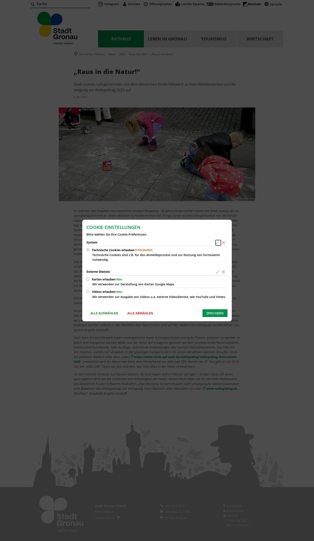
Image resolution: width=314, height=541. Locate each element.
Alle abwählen (140, 313)
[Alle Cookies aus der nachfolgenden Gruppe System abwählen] (224, 242)
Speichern (215, 313)
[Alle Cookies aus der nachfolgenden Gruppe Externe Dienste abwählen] (224, 272)
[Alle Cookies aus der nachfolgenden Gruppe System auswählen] (218, 242)
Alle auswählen (104, 313)
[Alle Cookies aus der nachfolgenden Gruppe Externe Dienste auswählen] (218, 272)
